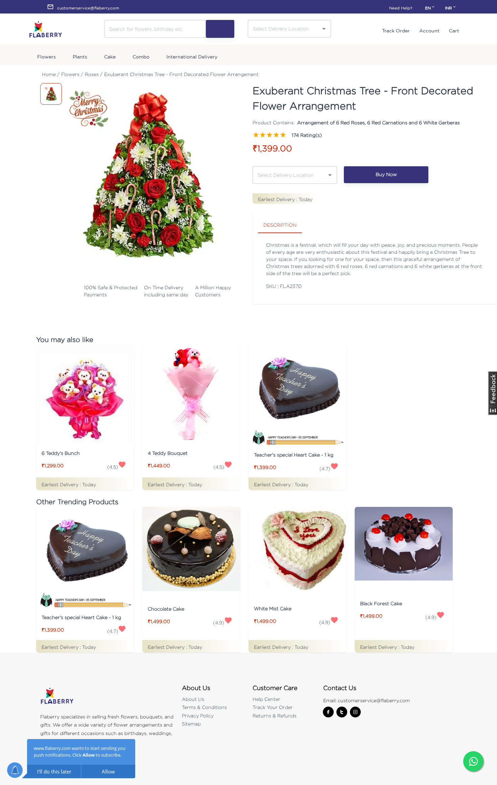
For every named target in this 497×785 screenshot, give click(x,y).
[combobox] (284, 28)
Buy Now (386, 174)
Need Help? (400, 8)
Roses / (93, 74)
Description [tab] (280, 224)
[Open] (324, 28)
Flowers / (72, 74)
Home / (51, 74)
